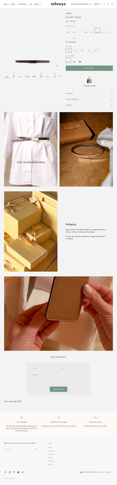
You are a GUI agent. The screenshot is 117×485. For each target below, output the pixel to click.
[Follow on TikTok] (23, 472)
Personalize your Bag (89, 86)
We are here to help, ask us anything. (95, 426)
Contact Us (52, 454)
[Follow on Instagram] (9, 472)
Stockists (51, 451)
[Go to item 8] (55, 75)
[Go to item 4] (27, 75)
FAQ (50, 458)
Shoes (13, 4)
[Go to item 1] (7, 75)
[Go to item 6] (41, 75)
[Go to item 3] (20, 75)
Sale (31, 4)
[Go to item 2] (13, 75)
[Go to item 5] (34, 75)
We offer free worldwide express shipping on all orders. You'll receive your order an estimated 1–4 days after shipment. (22, 428)
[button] (89, 42)
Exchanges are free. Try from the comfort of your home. (58, 426)
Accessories (22, 4)
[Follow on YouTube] (18, 472)
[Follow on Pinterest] (14, 472)
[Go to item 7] (48, 75)
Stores (50, 447)
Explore (36, 4)
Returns (51, 464)
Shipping (51, 461)
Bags (5, 4)
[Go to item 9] (61, 75)
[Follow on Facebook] (5, 472)
